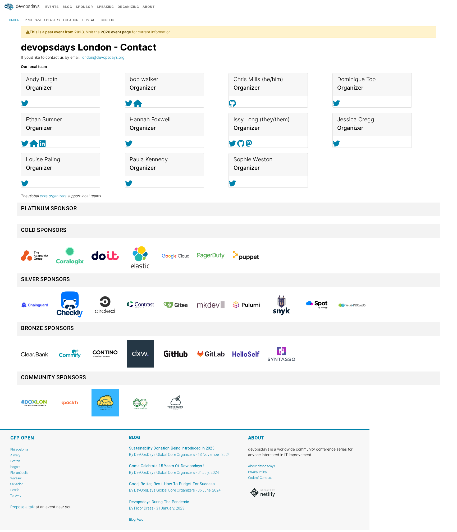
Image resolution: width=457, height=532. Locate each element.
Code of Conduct (260, 478)
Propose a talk (22, 507)
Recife (14, 490)
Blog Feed (136, 519)
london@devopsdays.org (102, 57)
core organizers (53, 196)
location (71, 20)
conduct (108, 20)
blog (67, 7)
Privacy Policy (257, 472)
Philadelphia (19, 449)
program (33, 20)
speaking (105, 7)
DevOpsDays (27, 6)
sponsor (84, 7)
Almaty (15, 455)
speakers (52, 20)
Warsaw (16, 478)
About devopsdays (261, 466)
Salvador (16, 484)
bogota (15, 467)
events (52, 7)
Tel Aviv (15, 496)
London (13, 20)
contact (89, 20)
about (149, 7)
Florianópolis (19, 473)
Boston (15, 461)
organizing (128, 7)
